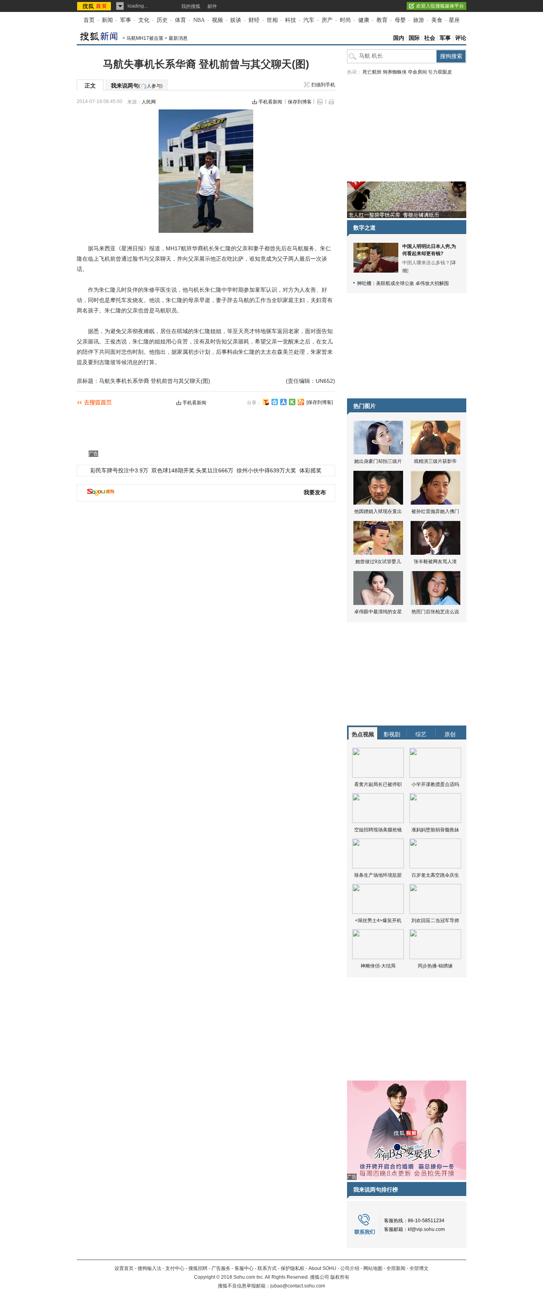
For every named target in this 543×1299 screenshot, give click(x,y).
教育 (382, 20)
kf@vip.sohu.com (426, 1229)
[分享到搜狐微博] (266, 402)
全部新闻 (395, 1268)
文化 (143, 20)
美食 (436, 20)
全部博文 (419, 1268)
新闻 (107, 20)
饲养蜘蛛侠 (395, 72)
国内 (398, 38)
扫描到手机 (323, 85)
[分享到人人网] (283, 402)
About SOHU (322, 1268)
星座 (454, 20)
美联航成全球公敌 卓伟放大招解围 (412, 283)
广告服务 (221, 1268)
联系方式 (267, 1268)
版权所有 (339, 1277)
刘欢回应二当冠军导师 (435, 920)
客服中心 (244, 1268)
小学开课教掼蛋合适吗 (435, 784)
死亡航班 (372, 72)
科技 (290, 20)
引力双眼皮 (440, 72)
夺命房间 (417, 72)
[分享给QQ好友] (275, 402)
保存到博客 (300, 102)
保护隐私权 (292, 1268)
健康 (363, 20)
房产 (327, 20)
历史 (162, 20)
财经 (254, 20)
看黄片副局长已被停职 (378, 784)
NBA (199, 20)
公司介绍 (349, 1268)
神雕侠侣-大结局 (378, 966)
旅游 (418, 20)
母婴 (400, 20)
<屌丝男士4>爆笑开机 (378, 920)
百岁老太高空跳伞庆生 (435, 875)
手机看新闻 (270, 102)
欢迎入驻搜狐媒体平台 (440, 6)
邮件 (212, 6)
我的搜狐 (190, 6)
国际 (414, 38)
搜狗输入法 (149, 1268)
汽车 (308, 20)
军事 (125, 20)
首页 (89, 20)
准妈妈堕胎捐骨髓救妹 (435, 830)
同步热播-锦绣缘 (435, 966)
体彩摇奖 (310, 470)
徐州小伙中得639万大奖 (266, 470)
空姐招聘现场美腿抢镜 (378, 830)
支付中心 (174, 1268)
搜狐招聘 (198, 1268)
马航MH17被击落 (144, 38)
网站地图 (372, 1268)
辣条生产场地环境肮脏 (378, 875)
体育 (180, 20)
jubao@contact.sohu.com (297, 1286)
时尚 (345, 20)
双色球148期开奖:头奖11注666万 (192, 470)
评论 (460, 38)
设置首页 (124, 1268)
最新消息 (178, 38)
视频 (217, 20)
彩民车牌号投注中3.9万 (119, 470)
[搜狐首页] (94, 6)
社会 (429, 38)
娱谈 (235, 20)
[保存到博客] (319, 402)
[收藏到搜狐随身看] (292, 402)
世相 (272, 20)
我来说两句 (137, 85)
